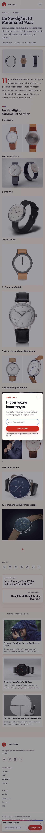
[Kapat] (38, 397)
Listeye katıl (22, 429)
